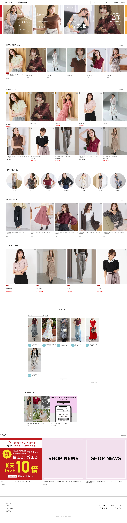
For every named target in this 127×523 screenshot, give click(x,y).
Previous (116, 83)
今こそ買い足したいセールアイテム (34, 423)
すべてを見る (121, 45)
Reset (46, 315)
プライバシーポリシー (10, 508)
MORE (63, 379)
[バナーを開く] (18, 19)
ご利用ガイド (8, 505)
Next (125, 83)
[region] (63, 19)
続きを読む (3, 484)
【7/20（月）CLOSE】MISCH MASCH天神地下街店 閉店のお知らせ (62, 481)
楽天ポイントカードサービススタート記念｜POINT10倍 (16, 481)
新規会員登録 (8, 503)
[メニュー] (2, 2)
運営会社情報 (8, 511)
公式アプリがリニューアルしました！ (61, 423)
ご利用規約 (8, 510)
